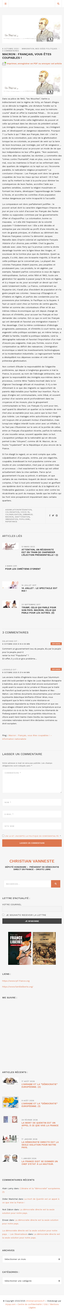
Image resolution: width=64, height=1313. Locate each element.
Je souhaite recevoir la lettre (25, 915)
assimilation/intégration (18, 510)
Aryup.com (10, 1304)
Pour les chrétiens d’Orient (23, 569)
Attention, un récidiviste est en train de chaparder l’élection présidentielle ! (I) (40, 552)
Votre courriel (12, 904)
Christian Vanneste (32, 861)
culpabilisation (13, 514)
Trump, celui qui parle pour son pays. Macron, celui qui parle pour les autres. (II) (39, 610)
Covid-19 (25, 512)
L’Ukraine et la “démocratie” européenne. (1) (40, 1105)
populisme (24, 519)
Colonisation (12, 512)
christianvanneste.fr (35, 1301)
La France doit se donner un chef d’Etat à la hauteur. (40, 1162)
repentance (11, 522)
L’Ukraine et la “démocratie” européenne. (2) (40, 1085)
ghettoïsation (22, 517)
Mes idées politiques (46, 49)
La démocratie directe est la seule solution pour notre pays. (40, 1145)
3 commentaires (10, 51)
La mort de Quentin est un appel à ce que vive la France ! (40, 1125)
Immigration (28, 49)
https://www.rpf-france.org (15, 981)
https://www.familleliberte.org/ (17, 986)
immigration (11, 519)
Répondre (56, 644)
